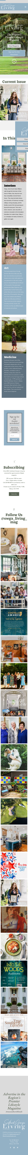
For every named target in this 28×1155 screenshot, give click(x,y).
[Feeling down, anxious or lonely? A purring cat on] (14, 757)
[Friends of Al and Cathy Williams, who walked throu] (14, 838)
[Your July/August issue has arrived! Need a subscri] (14, 892)
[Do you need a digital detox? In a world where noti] (14, 595)
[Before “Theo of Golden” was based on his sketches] (14, 919)
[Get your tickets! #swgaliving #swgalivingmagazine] (14, 622)
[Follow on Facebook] (10, 1147)
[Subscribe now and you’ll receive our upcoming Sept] (14, 703)
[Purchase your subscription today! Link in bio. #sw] (14, 1028)
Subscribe (14, 494)
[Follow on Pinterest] (17, 1147)
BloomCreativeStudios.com (9, 1136)
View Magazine (14, 46)
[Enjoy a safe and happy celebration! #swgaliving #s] (14, 865)
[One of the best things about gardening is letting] (14, 784)
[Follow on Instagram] (14, 1147)
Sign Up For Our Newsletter (14, 53)
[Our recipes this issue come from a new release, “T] (14, 947)
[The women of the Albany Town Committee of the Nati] (14, 730)
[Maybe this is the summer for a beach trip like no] (14, 1055)
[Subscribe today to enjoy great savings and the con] (14, 568)
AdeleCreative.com (14, 1134)
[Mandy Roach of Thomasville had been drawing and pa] (14, 541)
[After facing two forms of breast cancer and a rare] (14, 676)
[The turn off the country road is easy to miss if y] (14, 1001)
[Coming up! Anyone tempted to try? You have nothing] (14, 974)
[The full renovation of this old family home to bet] (14, 649)
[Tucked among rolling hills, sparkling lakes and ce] (14, 811)
